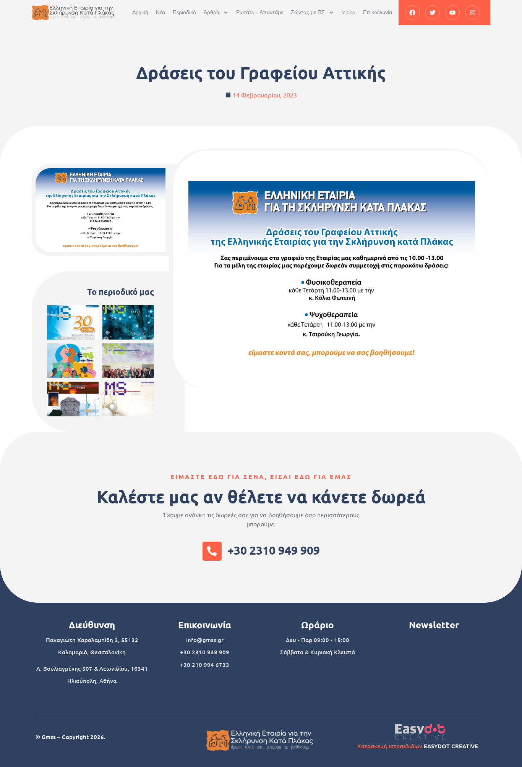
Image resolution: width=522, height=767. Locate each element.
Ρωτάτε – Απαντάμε (259, 12)
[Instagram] (472, 12)
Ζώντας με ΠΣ (308, 12)
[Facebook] (412, 12)
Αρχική (140, 12)
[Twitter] (432, 12)
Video (348, 12)
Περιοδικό (184, 12)
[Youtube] (452, 12)
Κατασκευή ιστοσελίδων (389, 746)
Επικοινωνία (377, 12)
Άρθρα (211, 12)
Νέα (160, 12)
